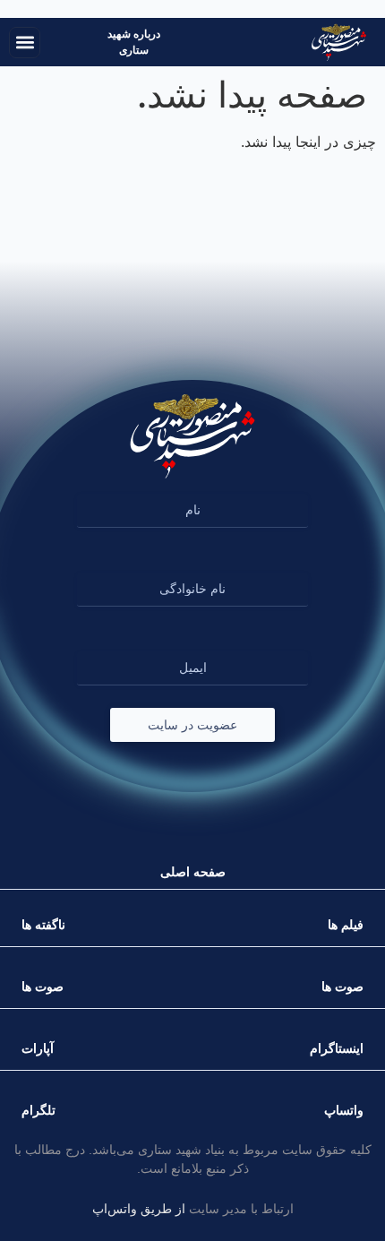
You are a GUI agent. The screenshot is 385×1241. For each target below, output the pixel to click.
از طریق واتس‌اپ (138, 1209)
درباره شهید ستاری (133, 42)
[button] (24, 42)
